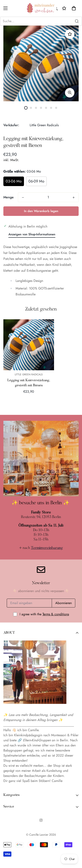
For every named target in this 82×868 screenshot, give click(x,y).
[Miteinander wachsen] (41, 8)
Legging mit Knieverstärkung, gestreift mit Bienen (28, 383)
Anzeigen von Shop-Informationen (31, 234)
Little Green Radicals (44, 125)
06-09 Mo (36, 181)
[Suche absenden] (77, 21)
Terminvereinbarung (47, 548)
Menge (8, 197)
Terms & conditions (55, 614)
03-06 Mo (14, 181)
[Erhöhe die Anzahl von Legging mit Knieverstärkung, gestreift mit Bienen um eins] (73, 197)
